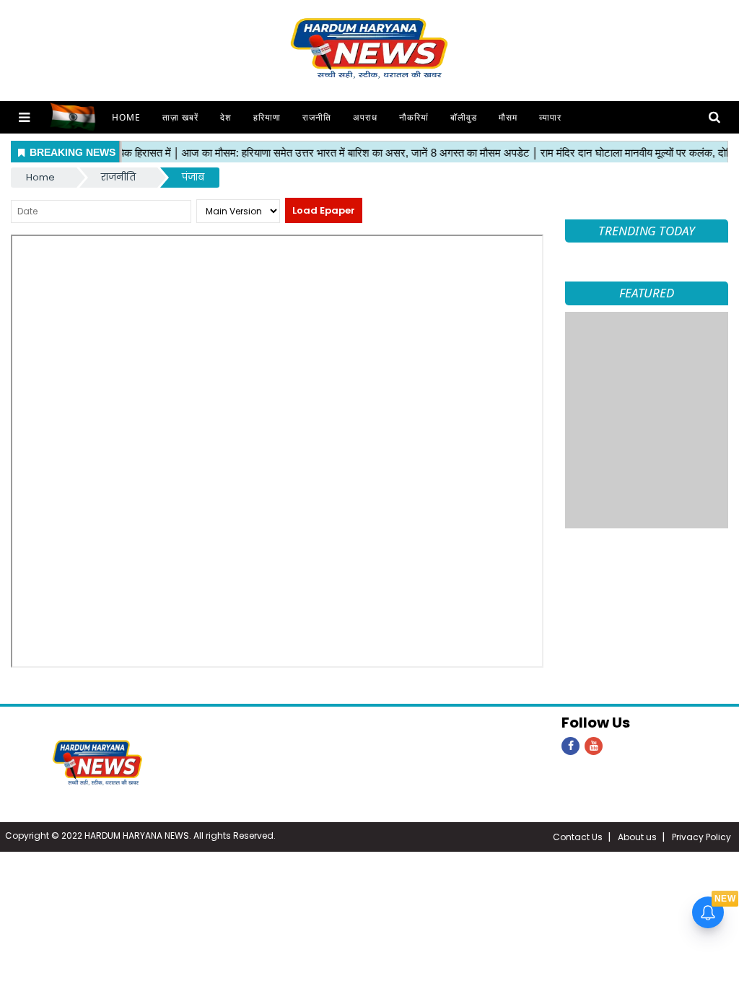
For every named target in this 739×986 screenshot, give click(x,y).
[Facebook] (570, 746)
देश (226, 117)
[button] (24, 117)
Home (126, 117)
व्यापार (550, 117)
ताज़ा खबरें (180, 117)
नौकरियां (414, 117)
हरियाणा (267, 117)
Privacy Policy (701, 837)
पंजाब (193, 177)
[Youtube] (594, 746)
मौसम (508, 117)
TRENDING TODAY (646, 230)
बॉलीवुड (463, 117)
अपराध (365, 117)
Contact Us (578, 837)
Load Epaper (323, 210)
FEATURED (646, 292)
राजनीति (316, 117)
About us (637, 837)
